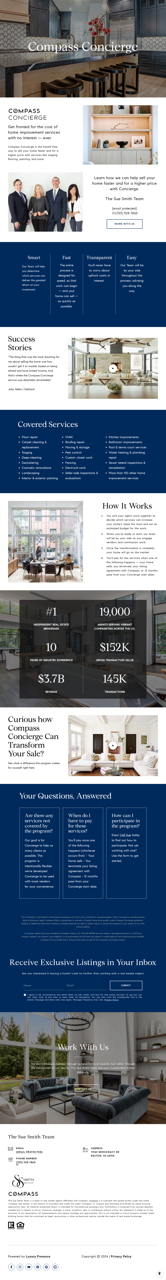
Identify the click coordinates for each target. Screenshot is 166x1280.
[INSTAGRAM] (20, 1267)
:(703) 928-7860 (126, 213)
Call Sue (125, 835)
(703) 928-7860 (26, 1162)
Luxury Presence (38, 1256)
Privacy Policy (111, 999)
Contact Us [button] (83, 1089)
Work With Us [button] (124, 224)
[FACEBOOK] (11, 1267)
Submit (126, 985)
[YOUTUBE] (29, 1267)
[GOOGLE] (46, 1267)
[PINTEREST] (37, 1267)
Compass (93, 1200)
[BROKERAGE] (55, 1267)
